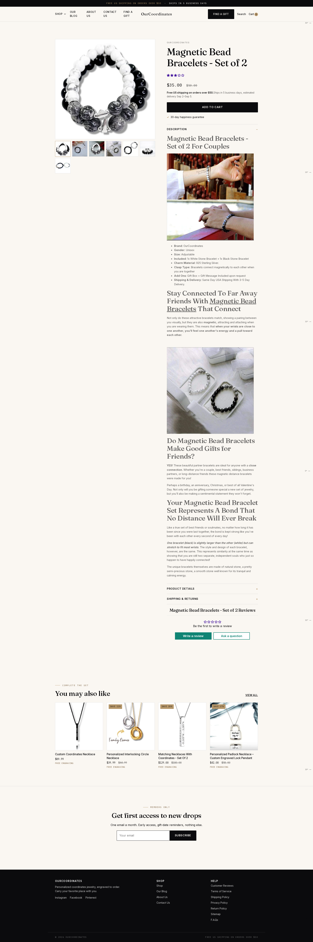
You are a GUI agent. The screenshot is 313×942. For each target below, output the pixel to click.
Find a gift (128, 13)
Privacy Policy (219, 902)
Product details (181, 588)
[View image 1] (63, 149)
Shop (159, 885)
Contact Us (110, 13)
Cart (253, 14)
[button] (175, 75)
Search (241, 14)
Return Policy (219, 908)
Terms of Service (221, 891)
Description (177, 129)
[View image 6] (147, 149)
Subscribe (183, 835)
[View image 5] (130, 149)
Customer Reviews (222, 885)
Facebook (76, 897)
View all (251, 695)
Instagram (61, 897)
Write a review (193, 636)
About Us (91, 13)
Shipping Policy (220, 897)
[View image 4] (114, 149)
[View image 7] (63, 166)
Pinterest (90, 897)
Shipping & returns (182, 598)
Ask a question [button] (231, 636)
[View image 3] (97, 149)
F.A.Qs (214, 919)
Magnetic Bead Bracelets (211, 304)
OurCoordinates (156, 14)
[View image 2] (80, 149)
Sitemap (216, 914)
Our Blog (73, 13)
